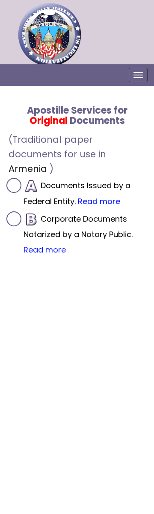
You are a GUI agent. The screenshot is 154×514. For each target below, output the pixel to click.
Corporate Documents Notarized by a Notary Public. (78, 234)
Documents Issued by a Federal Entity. (77, 193)
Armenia (28, 168)
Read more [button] (99, 201)
